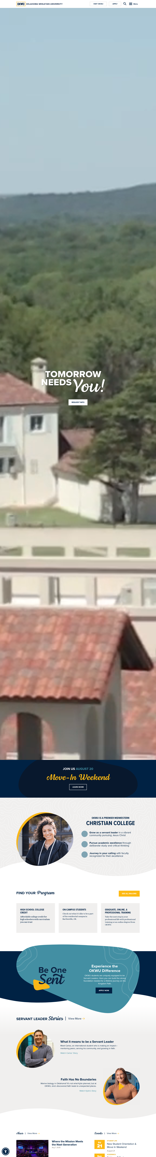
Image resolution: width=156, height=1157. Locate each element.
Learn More (78, 787)
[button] (35, 1049)
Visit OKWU (98, 4)
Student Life (112, 1141)
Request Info (78, 402)
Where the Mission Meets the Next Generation (67, 1143)
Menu (135, 4)
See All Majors (129, 893)
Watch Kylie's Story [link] (87, 1090)
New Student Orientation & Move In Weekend (121, 1145)
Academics (111, 1154)
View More (74, 1018)
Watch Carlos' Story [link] (69, 1053)
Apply (115, 4)
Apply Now (104, 990)
